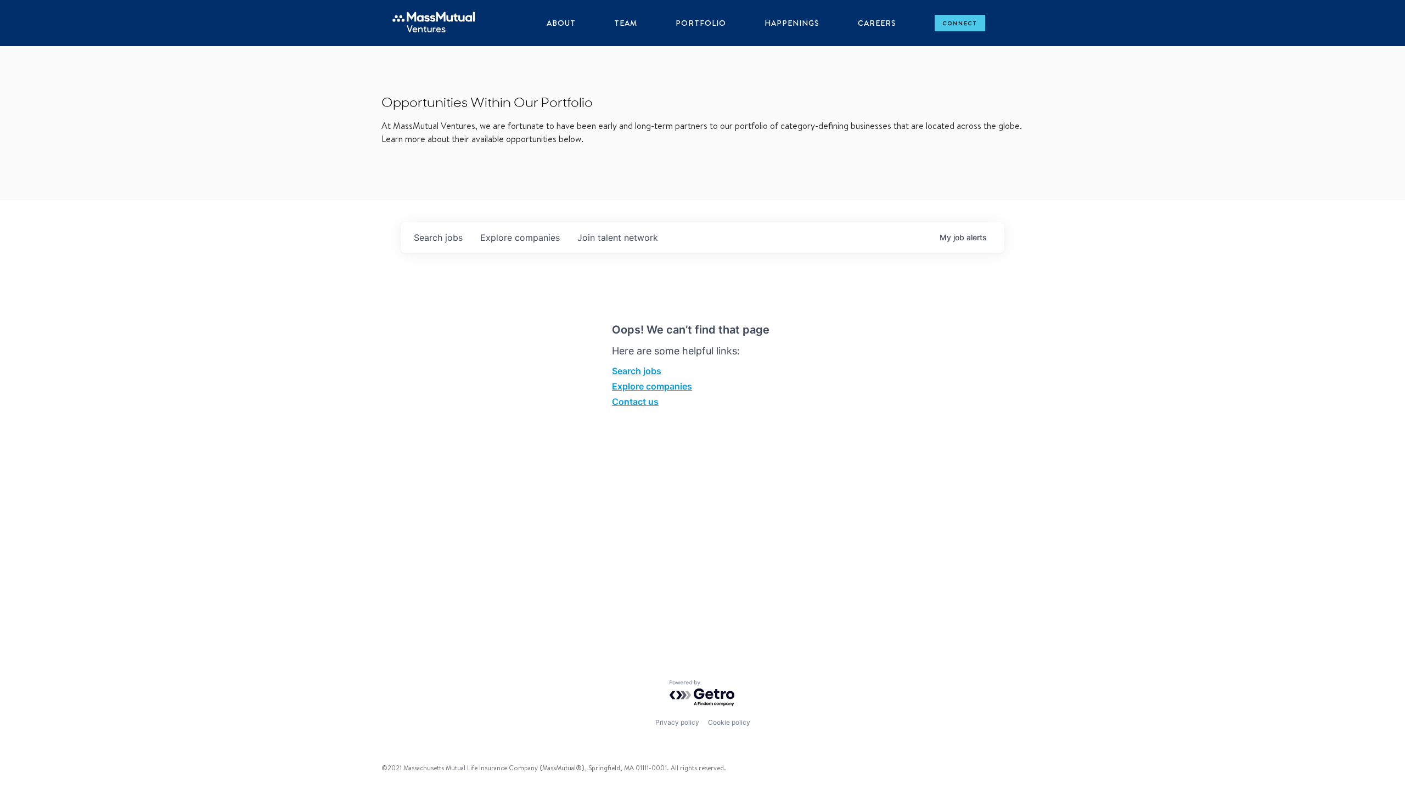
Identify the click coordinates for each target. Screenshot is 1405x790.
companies (520, 237)
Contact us (635, 401)
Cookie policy (729, 722)
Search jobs (636, 370)
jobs (438, 237)
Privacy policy (677, 722)
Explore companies (652, 386)
